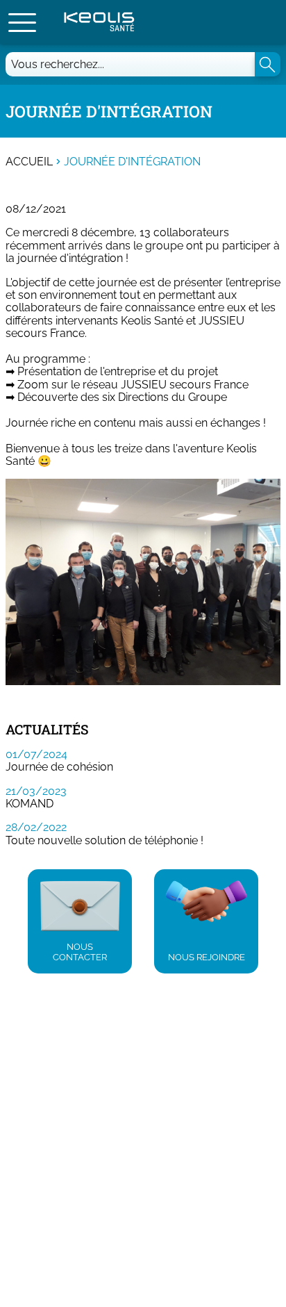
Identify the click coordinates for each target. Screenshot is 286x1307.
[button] (22, 22)
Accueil (29, 162)
